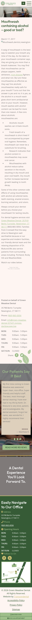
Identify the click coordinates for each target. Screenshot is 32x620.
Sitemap (16, 609)
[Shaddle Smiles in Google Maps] (16, 572)
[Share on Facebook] (16, 355)
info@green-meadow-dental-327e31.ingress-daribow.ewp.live (13, 323)
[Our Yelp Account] (9, 558)
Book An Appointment (17, 618)
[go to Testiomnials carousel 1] (12, 439)
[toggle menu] (29, 3)
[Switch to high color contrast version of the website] (23, 3)
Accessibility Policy (16, 600)
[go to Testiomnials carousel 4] (20, 439)
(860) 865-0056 (16, 614)
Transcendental (21, 596)
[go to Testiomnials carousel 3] (17, 439)
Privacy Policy (16, 604)
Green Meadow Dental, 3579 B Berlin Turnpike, (15, 223)
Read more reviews (16, 447)
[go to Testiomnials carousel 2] (15, 439)
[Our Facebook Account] (4, 558)
